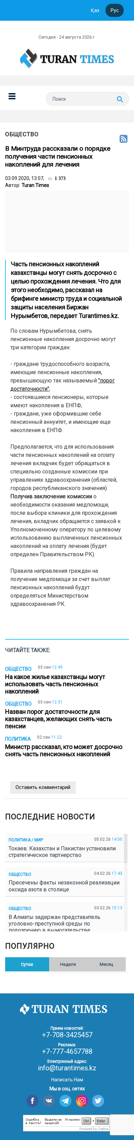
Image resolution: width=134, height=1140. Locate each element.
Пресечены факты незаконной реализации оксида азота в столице (64, 885)
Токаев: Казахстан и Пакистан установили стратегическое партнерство (62, 851)
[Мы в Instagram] (82, 1101)
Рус (115, 10)
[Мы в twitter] (98, 1101)
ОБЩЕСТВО (22, 134)
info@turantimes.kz (67, 1068)
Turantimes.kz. (99, 315)
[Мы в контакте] (49, 1101)
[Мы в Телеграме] (65, 1101)
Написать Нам (67, 1079)
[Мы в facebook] (32, 1101)
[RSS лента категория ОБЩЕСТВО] (123, 139)
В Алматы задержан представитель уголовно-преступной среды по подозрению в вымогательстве (54, 923)
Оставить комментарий (42, 787)
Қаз (95, 10)
